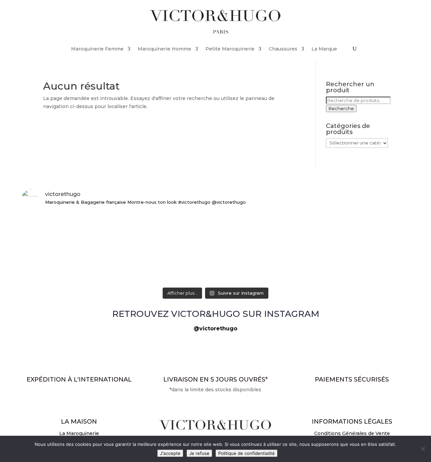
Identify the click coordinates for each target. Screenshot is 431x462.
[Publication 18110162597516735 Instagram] (215, 218)
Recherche (341, 108)
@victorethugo (215, 328)
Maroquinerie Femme (97, 49)
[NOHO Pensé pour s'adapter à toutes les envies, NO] (346, 226)
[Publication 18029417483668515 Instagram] (85, 254)
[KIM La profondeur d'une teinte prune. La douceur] (346, 262)
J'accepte (170, 453)
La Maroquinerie (79, 433)
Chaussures (283, 49)
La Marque (324, 49)
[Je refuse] (422, 449)
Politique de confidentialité (246, 453)
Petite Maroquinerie (230, 49)
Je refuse (199, 453)
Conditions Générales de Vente (352, 433)
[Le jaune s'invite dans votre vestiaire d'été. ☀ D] (215, 266)
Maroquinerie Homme (164, 49)
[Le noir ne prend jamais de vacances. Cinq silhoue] (85, 230)
